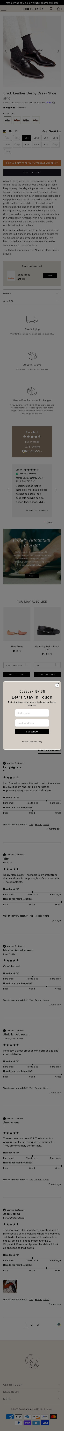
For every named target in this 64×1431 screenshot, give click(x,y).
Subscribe (32, 731)
